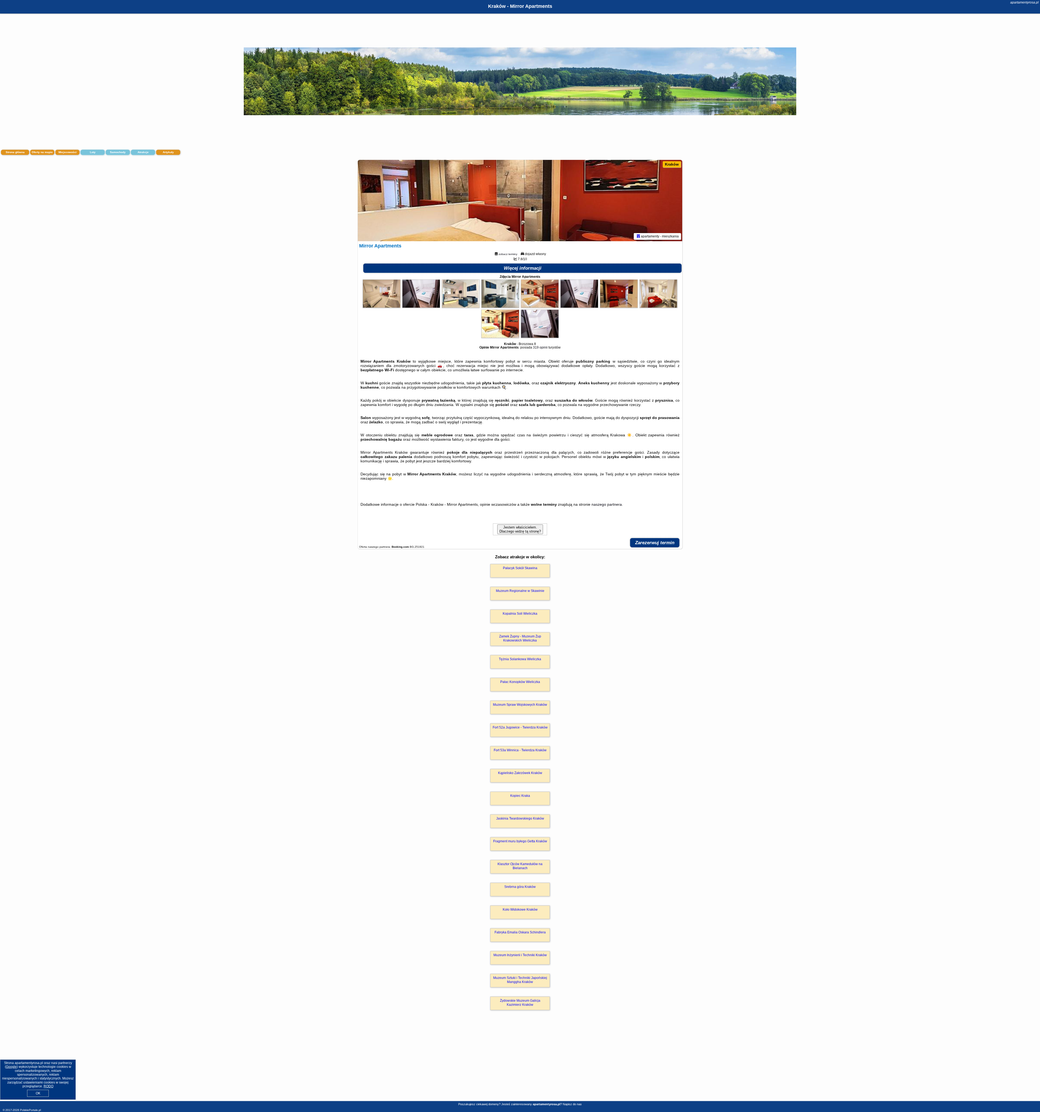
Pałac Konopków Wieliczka (520, 682)
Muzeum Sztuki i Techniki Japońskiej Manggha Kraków (520, 980)
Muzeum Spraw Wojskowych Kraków (520, 705)
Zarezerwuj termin (654, 542)
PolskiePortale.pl (30, 1109)
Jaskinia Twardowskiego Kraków (520, 818)
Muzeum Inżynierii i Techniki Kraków (520, 955)
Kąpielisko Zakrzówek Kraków (520, 773)
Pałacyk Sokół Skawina (520, 568)
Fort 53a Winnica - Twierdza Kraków (520, 750)
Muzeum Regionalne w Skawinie (520, 591)
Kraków (672, 164)
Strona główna (15, 152)
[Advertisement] (520, 1061)
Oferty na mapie (42, 152)
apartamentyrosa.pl (1024, 2)
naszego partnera (607, 504)
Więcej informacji (522, 268)
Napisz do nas (572, 1104)
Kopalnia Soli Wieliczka (520, 613)
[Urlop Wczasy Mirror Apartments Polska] (381, 306)
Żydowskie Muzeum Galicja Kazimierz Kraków (520, 1002)
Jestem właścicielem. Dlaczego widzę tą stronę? (520, 529)
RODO (48, 1086)
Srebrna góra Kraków (520, 887)
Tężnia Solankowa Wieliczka (520, 659)
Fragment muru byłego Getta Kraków (520, 841)
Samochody (118, 152)
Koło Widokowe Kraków (520, 909)
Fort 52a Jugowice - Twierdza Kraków (520, 727)
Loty (93, 152)
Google (11, 1067)
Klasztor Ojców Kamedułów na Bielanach (520, 866)
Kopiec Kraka (520, 796)
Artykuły (168, 152)
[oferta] (638, 236)
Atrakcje (143, 152)
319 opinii (540, 347)
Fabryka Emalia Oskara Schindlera (520, 932)
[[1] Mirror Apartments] (520, 200)
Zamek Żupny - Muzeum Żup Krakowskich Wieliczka (520, 638)
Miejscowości (67, 152)
